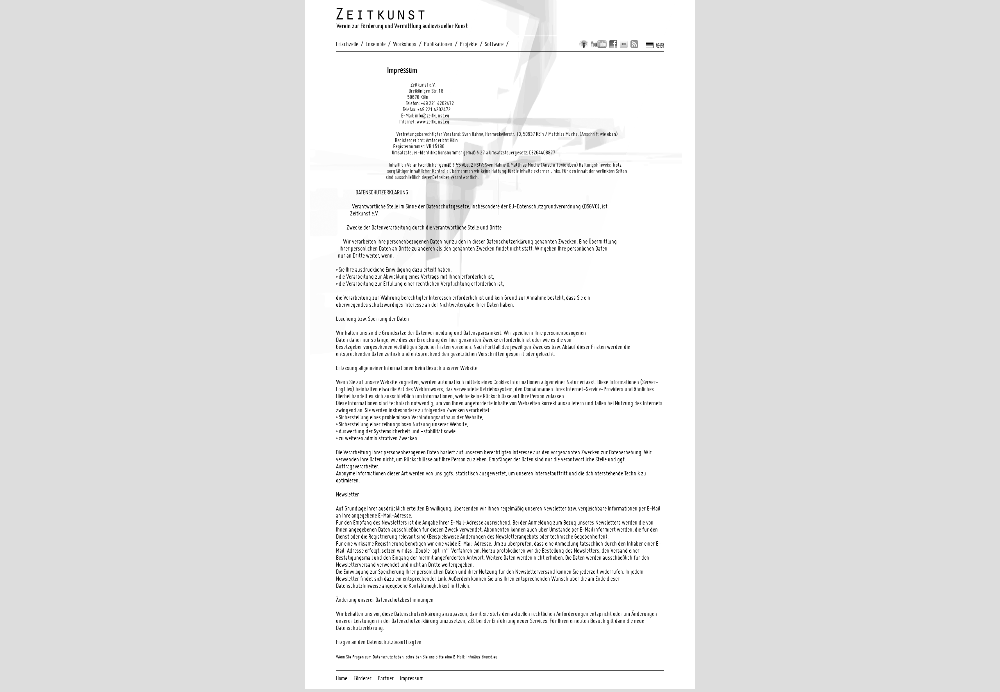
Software (494, 44)
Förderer (362, 678)
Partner (386, 678)
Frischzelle (347, 44)
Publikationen (438, 44)
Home (341, 678)
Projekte (468, 44)
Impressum (411, 678)
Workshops (404, 44)
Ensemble (376, 44)
